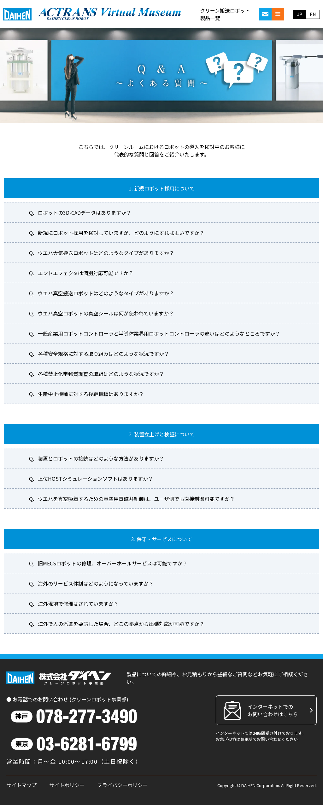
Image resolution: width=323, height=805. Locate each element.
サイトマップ (21, 785)
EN (313, 14)
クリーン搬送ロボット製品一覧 (225, 14)
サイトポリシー (67, 785)
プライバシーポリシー (122, 785)
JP (299, 14)
